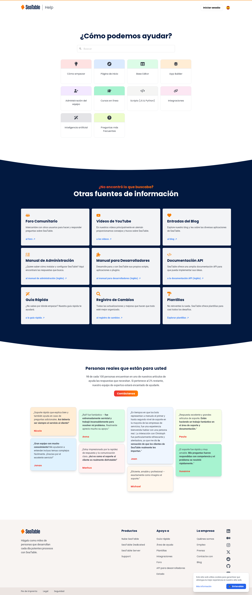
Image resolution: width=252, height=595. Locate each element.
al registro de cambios (108, 317)
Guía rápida (163, 539)
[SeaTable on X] (228, 552)
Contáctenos (126, 393)
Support (126, 556)
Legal (45, 591)
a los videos (102, 239)
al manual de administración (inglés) (45, 278)
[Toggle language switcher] (228, 8)
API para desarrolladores (170, 568)
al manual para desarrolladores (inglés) (117, 278)
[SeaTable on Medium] (228, 538)
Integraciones (164, 556)
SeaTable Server (130, 550)
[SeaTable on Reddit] (228, 559)
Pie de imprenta (29, 591)
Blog (199, 562)
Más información (203, 586)
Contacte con (205, 556)
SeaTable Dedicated (133, 544)
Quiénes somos (205, 539)
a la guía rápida (34, 317)
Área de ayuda (164, 544)
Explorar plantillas (176, 317)
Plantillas (161, 550)
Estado (160, 574)
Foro (159, 562)
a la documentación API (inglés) (184, 278)
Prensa (201, 550)
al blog (170, 239)
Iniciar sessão (211, 7)
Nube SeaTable (130, 539)
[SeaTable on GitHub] (228, 566)
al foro (29, 239)
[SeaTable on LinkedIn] (228, 531)
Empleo (201, 544)
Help (49, 7)
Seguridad (59, 591)
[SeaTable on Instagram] (228, 545)
